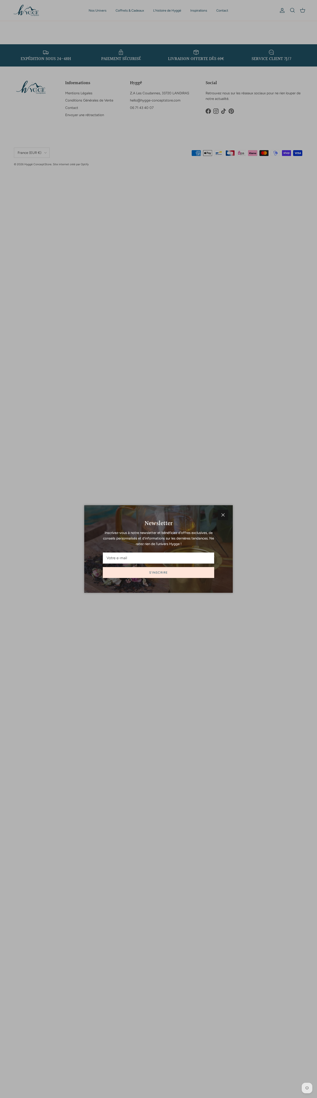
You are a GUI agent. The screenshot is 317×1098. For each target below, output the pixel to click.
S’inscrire (158, 572)
